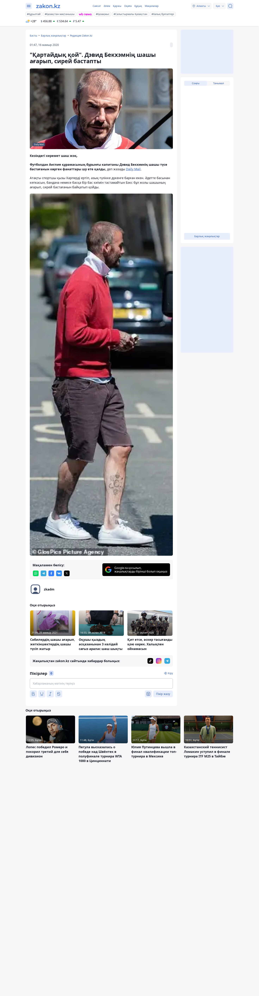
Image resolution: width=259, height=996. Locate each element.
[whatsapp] (36, 573)
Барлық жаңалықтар (53, 35)
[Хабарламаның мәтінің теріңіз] (101, 683)
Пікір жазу (163, 694)
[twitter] (67, 573)
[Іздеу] (230, 6)
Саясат (97, 6)
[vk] (59, 573)
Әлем (107, 6)
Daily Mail (133, 169)
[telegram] (43, 573)
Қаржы (117, 6)
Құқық (138, 6)
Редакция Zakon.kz (81, 35)
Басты (33, 35)
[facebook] (51, 573)
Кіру (170, 673)
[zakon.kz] (48, 6)
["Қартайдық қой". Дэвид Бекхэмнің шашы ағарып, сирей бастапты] (101, 375)
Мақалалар (152, 6)
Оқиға (128, 6)
